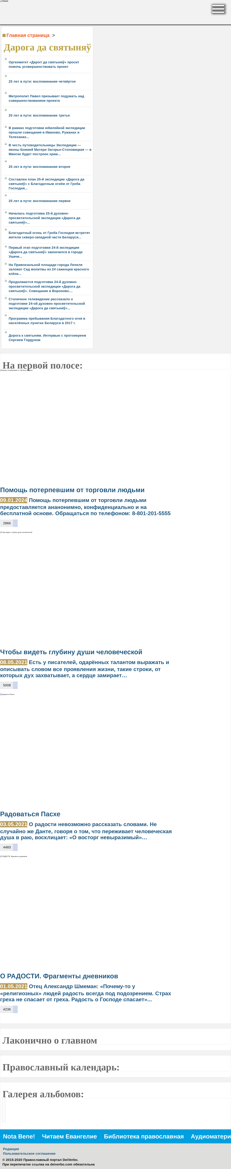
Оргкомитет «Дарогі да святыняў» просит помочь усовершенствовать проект (44, 64)
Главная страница (27, 35)
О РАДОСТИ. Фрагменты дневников (59, 976)
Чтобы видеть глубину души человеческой (71, 652)
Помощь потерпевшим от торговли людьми (72, 490)
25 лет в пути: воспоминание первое (40, 201)
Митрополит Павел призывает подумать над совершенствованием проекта (46, 98)
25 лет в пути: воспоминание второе (39, 167)
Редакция (11, 1149)
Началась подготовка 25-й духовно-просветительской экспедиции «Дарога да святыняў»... (44, 218)
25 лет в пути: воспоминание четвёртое (42, 81)
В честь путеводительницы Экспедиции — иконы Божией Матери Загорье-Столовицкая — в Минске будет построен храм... (50, 149)
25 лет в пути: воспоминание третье (39, 115)
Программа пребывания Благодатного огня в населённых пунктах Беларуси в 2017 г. (47, 321)
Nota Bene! (19, 1136)
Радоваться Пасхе (30, 814)
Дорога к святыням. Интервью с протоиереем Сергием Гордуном (47, 338)
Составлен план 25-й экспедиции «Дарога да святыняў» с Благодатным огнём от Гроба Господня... (46, 183)
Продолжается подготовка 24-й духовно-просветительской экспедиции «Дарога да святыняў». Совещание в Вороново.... (44, 286)
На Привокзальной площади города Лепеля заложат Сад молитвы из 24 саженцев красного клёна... (49, 269)
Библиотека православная (144, 1136)
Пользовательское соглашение (29, 1153)
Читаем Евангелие (69, 1136)
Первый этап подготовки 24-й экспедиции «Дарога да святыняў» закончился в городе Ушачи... (46, 252)
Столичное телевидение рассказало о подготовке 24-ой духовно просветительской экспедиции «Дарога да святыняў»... (47, 303)
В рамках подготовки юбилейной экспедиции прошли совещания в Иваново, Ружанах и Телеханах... (47, 132)
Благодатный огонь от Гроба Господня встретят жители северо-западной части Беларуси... (49, 235)
